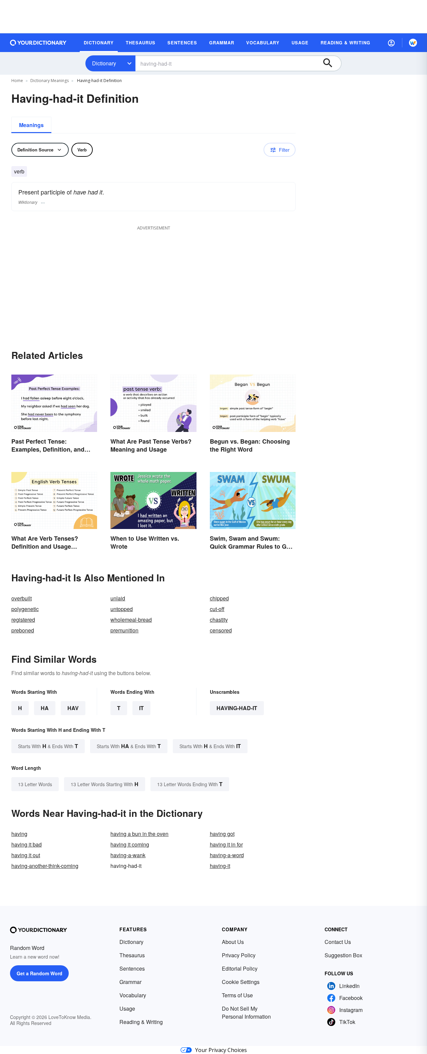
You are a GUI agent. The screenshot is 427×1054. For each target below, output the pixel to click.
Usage (127, 1008)
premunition (124, 630)
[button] (391, 43)
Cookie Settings (241, 982)
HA (45, 708)
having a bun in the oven (139, 834)
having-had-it (237, 708)
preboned (22, 630)
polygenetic (25, 609)
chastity (219, 619)
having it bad (26, 844)
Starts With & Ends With (48, 746)
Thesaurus (132, 955)
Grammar (130, 982)
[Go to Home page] (38, 43)
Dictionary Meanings (49, 80)
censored (221, 630)
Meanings (31, 125)
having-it (220, 866)
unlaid (117, 598)
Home (17, 80)
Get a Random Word (39, 973)
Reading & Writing (141, 1022)
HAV (73, 708)
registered (23, 619)
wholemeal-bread (131, 619)
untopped (121, 609)
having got (222, 834)
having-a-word (227, 855)
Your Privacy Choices (221, 1050)
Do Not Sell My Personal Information (246, 1012)
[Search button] (331, 63)
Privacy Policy (239, 955)
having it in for (226, 844)
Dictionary (104, 63)
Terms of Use (237, 995)
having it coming (129, 844)
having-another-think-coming (44, 866)
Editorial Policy (240, 968)
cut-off (217, 609)
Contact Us (338, 942)
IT (141, 708)
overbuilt (21, 598)
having (19, 834)
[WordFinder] (413, 42)
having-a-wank (127, 855)
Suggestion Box (343, 955)
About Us (233, 942)
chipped (219, 598)
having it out (25, 855)
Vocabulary (132, 995)
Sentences (132, 968)
